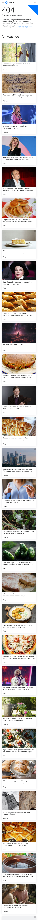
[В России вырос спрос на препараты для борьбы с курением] (19, 493)
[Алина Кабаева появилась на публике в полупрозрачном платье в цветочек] (19, 150)
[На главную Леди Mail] (11, 2)
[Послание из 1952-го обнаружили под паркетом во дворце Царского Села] (19, 88)
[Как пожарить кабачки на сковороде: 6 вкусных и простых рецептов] (19, 618)
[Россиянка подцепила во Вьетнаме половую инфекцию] (19, 57)
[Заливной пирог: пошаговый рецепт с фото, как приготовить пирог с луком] (19, 369)
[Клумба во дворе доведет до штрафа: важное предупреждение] (19, 712)
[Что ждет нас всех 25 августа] (19, 337)
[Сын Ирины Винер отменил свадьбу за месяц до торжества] (19, 275)
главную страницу (25, 27)
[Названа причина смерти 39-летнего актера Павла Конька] (19, 400)
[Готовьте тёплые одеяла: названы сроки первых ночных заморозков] (19, 525)
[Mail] (6, 2)
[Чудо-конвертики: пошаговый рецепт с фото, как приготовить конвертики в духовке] (19, 306)
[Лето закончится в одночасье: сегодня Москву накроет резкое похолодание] (19, 462)
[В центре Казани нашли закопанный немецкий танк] (19, 805)
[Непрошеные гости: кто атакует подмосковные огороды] (19, 899)
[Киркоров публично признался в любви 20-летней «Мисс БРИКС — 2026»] (19, 680)
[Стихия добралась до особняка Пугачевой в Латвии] (19, 119)
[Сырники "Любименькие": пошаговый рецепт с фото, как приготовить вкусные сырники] (19, 213)
